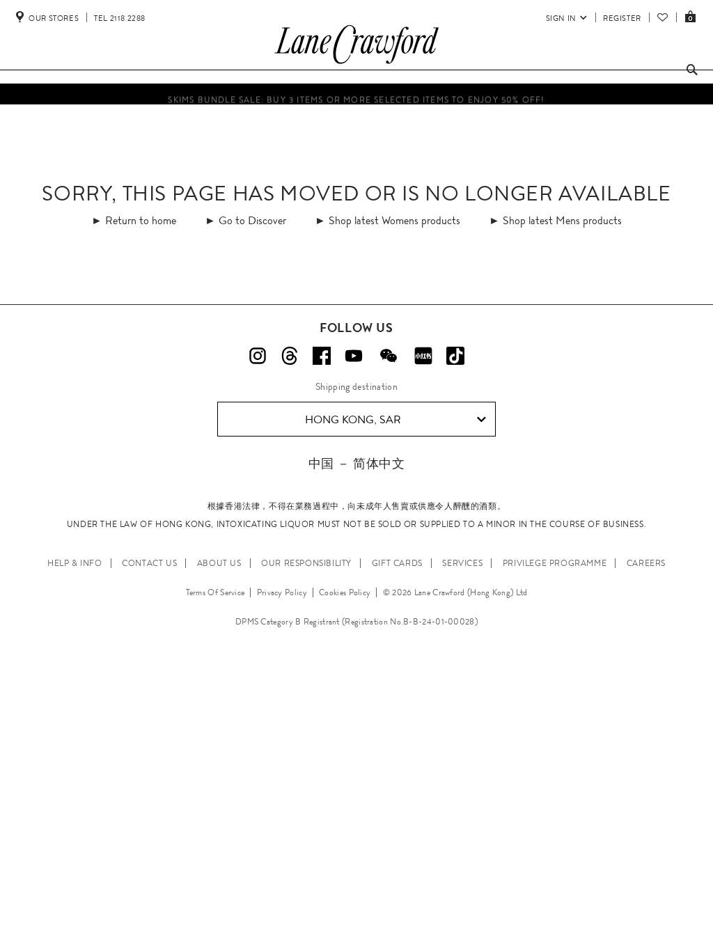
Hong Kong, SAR (353, 419)
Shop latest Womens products (394, 220)
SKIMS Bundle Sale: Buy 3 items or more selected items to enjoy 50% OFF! (356, 98)
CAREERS (646, 563)
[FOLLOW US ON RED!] (423, 356)
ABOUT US (219, 563)
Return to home (140, 220)
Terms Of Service (215, 592)
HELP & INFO (74, 563)
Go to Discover (252, 220)
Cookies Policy (344, 592)
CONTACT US (149, 563)
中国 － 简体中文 (356, 463)
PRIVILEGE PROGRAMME (554, 563)
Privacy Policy (282, 592)
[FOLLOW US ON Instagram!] (258, 356)
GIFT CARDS (397, 563)
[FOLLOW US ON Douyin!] (455, 356)
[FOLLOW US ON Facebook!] (322, 356)
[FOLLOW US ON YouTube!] (354, 356)
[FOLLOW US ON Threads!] (290, 356)
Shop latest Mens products (562, 220)
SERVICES (462, 563)
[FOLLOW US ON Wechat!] (388, 356)
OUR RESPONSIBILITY (306, 563)
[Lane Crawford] (356, 64)
